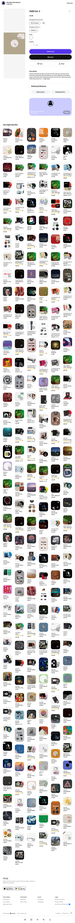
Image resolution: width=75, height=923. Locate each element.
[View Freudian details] (69, 279)
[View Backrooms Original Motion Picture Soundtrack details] (7, 454)
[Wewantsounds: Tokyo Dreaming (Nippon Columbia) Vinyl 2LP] (67, 307)
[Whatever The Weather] (31, 430)
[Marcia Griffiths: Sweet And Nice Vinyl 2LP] (67, 167)
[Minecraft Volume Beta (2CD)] (19, 308)
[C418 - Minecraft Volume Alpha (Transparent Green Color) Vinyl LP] (55, 379)
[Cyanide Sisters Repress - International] (19, 557)
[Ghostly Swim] (7, 624)
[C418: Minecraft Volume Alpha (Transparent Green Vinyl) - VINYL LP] (55, 256)
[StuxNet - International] (55, 718)
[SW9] (31, 714)
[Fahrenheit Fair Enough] (31, 395)
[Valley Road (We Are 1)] (67, 538)
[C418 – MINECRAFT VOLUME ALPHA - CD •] (43, 470)
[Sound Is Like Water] (31, 768)
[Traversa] (43, 201)
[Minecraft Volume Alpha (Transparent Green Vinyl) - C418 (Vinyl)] (19, 167)
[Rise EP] (19, 715)
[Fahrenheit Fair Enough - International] (31, 185)
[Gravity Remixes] (31, 487)
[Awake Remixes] (31, 556)
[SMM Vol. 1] (67, 132)
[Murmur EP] (19, 645)
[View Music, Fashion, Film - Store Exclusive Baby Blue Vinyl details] (41, 334)
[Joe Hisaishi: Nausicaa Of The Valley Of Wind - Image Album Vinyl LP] (55, 167)
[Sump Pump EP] (43, 678)
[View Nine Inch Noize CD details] (45, 152)
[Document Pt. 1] (7, 763)
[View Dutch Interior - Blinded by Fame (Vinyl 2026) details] (45, 599)
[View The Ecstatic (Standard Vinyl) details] (29, 345)
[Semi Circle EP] (67, 712)
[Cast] (31, 449)
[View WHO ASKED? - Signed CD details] (45, 548)
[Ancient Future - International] (55, 274)
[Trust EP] (7, 850)
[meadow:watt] (67, 451)
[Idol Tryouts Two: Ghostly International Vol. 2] (31, 274)
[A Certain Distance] (55, 522)
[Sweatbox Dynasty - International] (7, 728)
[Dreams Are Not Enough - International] (67, 378)
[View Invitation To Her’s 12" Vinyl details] (21, 581)
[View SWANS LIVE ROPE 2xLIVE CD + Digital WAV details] (30, 510)
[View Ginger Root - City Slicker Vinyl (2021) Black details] (45, 596)
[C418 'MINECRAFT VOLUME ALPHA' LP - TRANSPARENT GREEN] (7, 483)
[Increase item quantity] (37, 45)
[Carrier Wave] (43, 800)
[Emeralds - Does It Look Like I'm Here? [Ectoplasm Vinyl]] (43, 609)
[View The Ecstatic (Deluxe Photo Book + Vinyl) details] (29, 349)
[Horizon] (7, 432)
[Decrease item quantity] (31, 45)
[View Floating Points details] (42, 668)
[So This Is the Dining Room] (67, 324)
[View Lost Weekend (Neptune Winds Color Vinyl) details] (21, 735)
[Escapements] (55, 451)
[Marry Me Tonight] (7, 589)
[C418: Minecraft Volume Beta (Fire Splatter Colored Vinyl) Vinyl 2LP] (67, 413)
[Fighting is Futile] (19, 291)
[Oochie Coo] (7, 362)
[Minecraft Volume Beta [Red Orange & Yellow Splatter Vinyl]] (7, 184)
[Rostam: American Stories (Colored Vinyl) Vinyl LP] (67, 255)
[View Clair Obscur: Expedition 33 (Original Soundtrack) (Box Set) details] (65, 279)
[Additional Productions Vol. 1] (55, 592)
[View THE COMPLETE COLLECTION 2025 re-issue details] (21, 386)
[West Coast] (55, 432)
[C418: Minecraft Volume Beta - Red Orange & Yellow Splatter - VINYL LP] (19, 274)
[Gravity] (7, 132)
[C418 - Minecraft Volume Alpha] (67, 519)
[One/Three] (55, 149)
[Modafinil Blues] (31, 802)
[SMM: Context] (43, 274)
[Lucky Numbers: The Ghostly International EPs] (67, 818)
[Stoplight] (67, 221)
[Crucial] (19, 237)
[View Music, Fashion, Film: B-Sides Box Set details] (41, 330)
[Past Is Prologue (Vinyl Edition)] (7, 833)
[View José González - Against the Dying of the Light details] (57, 812)
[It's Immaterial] (43, 835)
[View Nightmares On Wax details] (48, 668)
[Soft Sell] (19, 362)
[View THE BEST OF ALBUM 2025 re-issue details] (17, 382)
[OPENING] (31, 149)
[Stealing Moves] (67, 238)
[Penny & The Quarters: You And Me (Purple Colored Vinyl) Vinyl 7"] (55, 310)
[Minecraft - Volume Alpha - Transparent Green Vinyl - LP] (19, 450)
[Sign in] (50, 919)
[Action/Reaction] (7, 798)
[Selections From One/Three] (55, 627)
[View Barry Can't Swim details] (48, 663)
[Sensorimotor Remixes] (67, 695)
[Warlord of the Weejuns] (7, 414)
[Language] (67, 395)
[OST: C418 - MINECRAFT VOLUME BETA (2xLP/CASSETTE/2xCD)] (55, 469)
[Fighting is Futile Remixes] (31, 591)
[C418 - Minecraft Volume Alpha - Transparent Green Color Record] (43, 310)
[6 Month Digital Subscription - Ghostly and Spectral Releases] (43, 748)
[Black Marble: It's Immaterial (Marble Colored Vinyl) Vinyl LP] (55, 362)
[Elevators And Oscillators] (7, 274)
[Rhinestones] (19, 469)
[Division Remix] (43, 731)
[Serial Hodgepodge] (31, 820)
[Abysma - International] (31, 378)
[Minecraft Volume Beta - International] (19, 662)
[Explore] (31, 919)
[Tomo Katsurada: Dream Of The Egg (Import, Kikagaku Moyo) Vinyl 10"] (7, 308)
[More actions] (70, 11)
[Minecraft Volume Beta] (7, 202)
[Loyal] (19, 591)
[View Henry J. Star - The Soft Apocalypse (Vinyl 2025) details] (41, 599)
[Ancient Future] (43, 237)
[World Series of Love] (67, 836)
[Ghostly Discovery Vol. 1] (31, 220)
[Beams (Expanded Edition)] (7, 537)
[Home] (25, 919)
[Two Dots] (43, 818)
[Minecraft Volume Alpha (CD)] (31, 468)
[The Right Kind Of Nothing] (19, 697)
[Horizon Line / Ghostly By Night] (31, 413)
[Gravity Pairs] (43, 696)
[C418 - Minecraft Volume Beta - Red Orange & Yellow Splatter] (55, 488)
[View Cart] (37, 919)
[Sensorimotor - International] (7, 694)
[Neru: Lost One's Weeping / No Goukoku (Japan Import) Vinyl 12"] (55, 327)
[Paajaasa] (55, 575)
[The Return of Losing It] (67, 730)
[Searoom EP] (31, 202)
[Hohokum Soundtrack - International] (55, 770)
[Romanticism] (31, 237)
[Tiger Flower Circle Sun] (67, 801)
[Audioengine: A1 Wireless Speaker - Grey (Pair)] (19, 326)
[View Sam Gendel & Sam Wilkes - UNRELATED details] (33, 139)
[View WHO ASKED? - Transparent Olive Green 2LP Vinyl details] (41, 548)
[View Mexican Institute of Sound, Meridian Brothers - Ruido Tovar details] (33, 135)
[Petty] (7, 466)
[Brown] (43, 524)
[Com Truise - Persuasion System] (7, 345)
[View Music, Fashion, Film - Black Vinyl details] (45, 334)
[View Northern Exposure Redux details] (42, 663)
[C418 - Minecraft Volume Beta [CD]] (43, 220)
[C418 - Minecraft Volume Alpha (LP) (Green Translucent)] (7, 518)
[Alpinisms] (55, 841)
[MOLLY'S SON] (19, 855)
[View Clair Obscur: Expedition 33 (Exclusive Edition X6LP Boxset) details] (29, 311)
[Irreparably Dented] (43, 506)
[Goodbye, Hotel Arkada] (67, 591)
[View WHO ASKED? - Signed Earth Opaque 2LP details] (41, 544)
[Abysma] (43, 344)
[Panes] (43, 291)
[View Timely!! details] (69, 276)
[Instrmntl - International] (55, 609)
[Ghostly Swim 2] (31, 662)
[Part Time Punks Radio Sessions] (31, 291)
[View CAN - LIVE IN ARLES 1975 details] (57, 808)
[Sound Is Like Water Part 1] (7, 379)
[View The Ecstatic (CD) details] (33, 345)
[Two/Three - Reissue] (19, 431)
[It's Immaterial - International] (67, 203)
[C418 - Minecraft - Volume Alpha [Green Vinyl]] (55, 184)
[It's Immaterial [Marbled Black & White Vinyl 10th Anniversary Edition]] (43, 644)
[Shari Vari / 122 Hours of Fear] (19, 680)
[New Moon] (55, 753)
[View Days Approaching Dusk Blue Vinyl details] (17, 581)
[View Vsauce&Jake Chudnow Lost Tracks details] (17, 386)
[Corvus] (67, 625)
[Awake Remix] (67, 784)
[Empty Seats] (19, 837)
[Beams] (7, 291)
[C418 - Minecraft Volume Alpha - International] (7, 221)
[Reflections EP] (55, 398)
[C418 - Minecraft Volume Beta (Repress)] (19, 149)
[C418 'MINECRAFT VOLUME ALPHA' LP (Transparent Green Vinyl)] (19, 413)
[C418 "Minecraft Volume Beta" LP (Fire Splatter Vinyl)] (19, 521)
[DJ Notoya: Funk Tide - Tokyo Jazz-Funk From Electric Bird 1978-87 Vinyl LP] (67, 289)
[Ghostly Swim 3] (43, 783)
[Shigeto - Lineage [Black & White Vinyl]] (55, 540)
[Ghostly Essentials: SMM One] (67, 660)
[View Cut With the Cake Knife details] (53, 228)
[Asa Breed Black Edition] (7, 501)
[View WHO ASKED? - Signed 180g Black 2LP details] (45, 544)
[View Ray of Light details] (9, 246)
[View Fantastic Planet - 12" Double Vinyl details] (21, 578)
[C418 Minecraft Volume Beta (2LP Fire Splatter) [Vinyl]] (55, 644)
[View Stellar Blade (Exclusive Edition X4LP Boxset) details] (33, 311)
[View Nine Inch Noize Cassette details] (45, 156)
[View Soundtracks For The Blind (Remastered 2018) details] (30, 507)
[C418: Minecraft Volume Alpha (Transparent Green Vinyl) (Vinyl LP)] (31, 256)
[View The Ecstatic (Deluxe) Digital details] (33, 349)
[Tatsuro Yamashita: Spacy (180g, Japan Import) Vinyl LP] (19, 201)
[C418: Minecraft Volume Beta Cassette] (55, 699)
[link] (8, 888)
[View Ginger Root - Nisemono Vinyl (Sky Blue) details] (41, 596)
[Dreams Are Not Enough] (67, 432)
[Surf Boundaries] (7, 149)
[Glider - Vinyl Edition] (19, 503)
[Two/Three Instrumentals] (55, 132)
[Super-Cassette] (31, 625)
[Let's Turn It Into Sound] (43, 489)
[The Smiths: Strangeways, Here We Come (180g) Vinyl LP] (43, 255)
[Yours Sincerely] (67, 556)
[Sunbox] (31, 573)
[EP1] (67, 149)
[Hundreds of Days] (19, 784)
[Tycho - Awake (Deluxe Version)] (31, 538)
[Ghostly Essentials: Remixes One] (67, 502)
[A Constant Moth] (67, 342)
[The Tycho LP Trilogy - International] (19, 486)
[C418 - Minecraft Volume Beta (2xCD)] (19, 343)
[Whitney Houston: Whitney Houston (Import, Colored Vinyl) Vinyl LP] (55, 291)
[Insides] (7, 659)
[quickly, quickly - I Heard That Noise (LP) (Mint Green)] (31, 679)
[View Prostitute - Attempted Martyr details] (53, 812)
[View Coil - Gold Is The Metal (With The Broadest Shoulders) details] (53, 808)
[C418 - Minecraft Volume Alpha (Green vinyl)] (43, 166)
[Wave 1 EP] (19, 766)
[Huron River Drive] (31, 608)
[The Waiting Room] (43, 418)
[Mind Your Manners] (19, 609)
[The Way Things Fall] (7, 676)
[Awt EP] (7, 746)
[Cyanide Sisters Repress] (43, 453)
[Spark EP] (19, 396)
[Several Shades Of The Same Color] (7, 606)
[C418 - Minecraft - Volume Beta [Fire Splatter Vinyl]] (55, 203)
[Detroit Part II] (55, 663)
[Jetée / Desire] (19, 540)
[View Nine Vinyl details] (17, 578)
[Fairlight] (7, 167)
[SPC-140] (31, 785)
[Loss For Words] (43, 435)
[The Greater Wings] (7, 554)
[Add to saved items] (9, 134)
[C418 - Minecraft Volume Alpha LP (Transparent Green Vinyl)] (67, 359)
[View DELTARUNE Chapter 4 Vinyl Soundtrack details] (67, 472)
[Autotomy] (43, 575)
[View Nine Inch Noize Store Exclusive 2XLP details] (41, 152)
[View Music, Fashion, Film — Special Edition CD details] (45, 330)
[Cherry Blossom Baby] (31, 749)
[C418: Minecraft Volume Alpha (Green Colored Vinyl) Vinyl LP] (31, 166)
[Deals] (44, 919)
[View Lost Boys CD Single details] (21, 738)
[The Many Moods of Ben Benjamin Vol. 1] (55, 239)
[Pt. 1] (43, 765)
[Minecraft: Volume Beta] (43, 399)
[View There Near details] (17, 738)
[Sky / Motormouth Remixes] (67, 678)
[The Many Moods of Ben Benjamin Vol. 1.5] (43, 132)
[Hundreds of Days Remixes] (43, 627)
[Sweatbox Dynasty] (67, 485)
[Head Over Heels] (55, 736)
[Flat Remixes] (67, 765)
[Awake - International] (43, 713)
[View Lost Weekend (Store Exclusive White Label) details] (17, 735)
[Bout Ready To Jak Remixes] (43, 558)
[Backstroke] (31, 837)
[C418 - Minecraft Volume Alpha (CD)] (31, 521)
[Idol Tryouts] (55, 505)
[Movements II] (7, 572)
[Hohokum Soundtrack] (19, 802)
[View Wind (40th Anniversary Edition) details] (57, 228)
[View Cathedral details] (57, 225)
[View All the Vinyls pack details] (21, 382)
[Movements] (19, 749)
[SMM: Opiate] (55, 788)
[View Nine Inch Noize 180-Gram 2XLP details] (41, 156)
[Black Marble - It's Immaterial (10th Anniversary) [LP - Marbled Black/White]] (19, 255)
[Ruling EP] (55, 345)
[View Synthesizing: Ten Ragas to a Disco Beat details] (65, 276)
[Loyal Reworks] (31, 731)
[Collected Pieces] (19, 820)
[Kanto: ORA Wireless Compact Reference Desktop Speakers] (43, 184)
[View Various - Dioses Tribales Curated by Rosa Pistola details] (29, 139)
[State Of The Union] (67, 573)
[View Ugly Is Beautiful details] (5, 242)
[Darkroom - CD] (31, 644)
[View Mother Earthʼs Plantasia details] (53, 225)
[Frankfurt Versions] (7, 397)
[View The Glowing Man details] (33, 507)
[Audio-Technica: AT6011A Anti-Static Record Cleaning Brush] (31, 359)
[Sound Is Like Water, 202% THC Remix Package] (19, 132)
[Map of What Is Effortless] (19, 220)
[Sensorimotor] (7, 711)
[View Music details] (5, 246)
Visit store (70, 3)
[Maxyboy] (7, 641)
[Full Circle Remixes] (7, 815)
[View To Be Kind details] (33, 510)
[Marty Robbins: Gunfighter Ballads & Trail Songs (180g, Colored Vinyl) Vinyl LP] (43, 363)
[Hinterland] (55, 680)
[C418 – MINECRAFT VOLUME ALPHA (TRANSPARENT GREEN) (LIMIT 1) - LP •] (19, 626)
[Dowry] (31, 696)
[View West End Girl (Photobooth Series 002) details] (9, 242)
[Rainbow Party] (55, 557)
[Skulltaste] (67, 643)
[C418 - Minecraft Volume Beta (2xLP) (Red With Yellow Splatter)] (7, 780)
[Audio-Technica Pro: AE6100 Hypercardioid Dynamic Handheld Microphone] (31, 325)
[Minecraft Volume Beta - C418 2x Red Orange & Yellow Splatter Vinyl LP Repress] (7, 326)
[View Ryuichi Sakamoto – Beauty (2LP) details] (29, 135)
